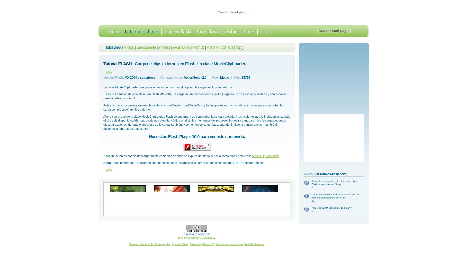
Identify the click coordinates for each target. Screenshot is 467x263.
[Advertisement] (197, 204)
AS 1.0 (198, 47)
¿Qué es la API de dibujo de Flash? (332, 208)
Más (109, 72)
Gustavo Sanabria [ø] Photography (149, 244)
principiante (146, 47)
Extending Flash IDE (202, 244)
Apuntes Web (180, 244)
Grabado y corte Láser (229, 244)
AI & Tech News (254, 244)
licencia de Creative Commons (196, 237)
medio (164, 47)
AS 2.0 (212, 47)
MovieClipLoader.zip (265, 156)
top (238, 47)
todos (129, 47)
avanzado (181, 47)
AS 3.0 (227, 47)
